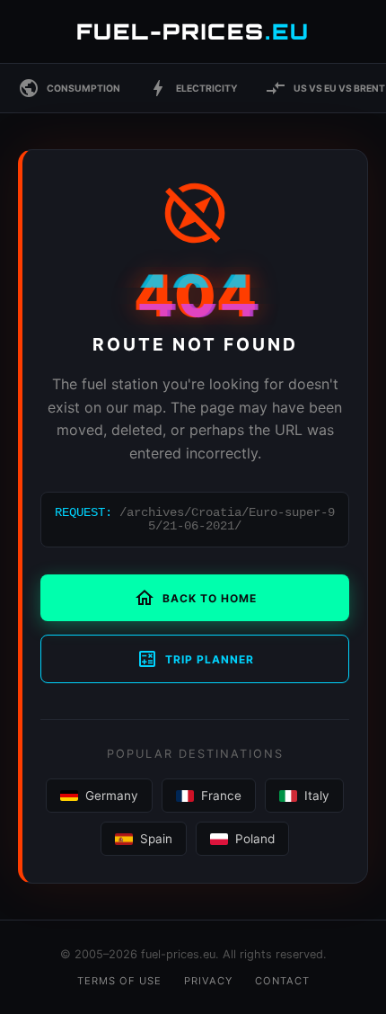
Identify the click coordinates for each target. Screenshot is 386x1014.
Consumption (69, 88)
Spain (156, 839)
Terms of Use (119, 980)
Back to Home (195, 598)
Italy (316, 795)
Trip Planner (195, 659)
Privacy (208, 980)
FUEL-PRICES (193, 31)
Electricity (192, 88)
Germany (111, 795)
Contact (282, 980)
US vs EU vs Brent (325, 88)
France (221, 795)
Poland (255, 839)
